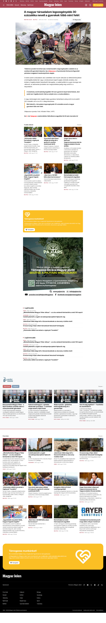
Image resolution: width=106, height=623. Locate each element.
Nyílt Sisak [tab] (7, 386)
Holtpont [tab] (15, 386)
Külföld (32, 1)
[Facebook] (4, 1)
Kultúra (61, 1)
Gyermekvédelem (43, 1)
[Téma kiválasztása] (86, 5)
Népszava (52, 71)
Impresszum (6, 584)
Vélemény (22, 1)
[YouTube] (6, 1)
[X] (9, 1)
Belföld (27, 1)
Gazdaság (56, 1)
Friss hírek (5, 592)
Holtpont (22, 592)
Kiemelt (17, 5)
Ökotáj (76, 1)
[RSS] (16, 1)
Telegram (33, 116)
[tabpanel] (53, 407)
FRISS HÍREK (9, 5)
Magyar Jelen (28, 19)
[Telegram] (11, 1)
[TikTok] (14, 1)
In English (81, 1)
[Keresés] (90, 5)
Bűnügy (50, 1)
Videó (36, 1)
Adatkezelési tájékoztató (89, 610)
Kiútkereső (87, 1)
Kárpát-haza (23, 600)
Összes (79, 124)
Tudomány (70, 1)
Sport (65, 1)
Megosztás (77, 19)
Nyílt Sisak (30, 5)
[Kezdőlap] (53, 5)
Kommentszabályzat (77, 610)
